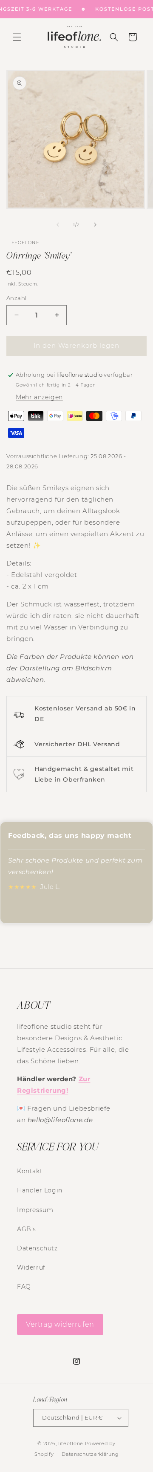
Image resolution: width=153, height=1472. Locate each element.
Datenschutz (37, 1248)
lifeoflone (70, 1443)
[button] (17, 37)
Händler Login (39, 1190)
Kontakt (29, 1171)
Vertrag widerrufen (60, 1324)
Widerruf (31, 1267)
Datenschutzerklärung (90, 1454)
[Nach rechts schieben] (95, 224)
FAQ (24, 1286)
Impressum (35, 1210)
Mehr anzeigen (39, 397)
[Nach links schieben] (57, 224)
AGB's (26, 1229)
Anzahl (16, 297)
